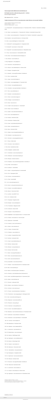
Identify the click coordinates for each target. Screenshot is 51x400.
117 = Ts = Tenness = (8, 370)
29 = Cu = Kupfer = (8, 111)
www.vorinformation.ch (16, 223)
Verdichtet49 (23, 170)
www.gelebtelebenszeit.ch (17, 85)
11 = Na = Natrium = (8, 58)
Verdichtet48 (15, 167)
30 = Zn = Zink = (8, 114)
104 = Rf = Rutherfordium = (10, 332)
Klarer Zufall (20, 46)
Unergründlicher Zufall (16, 235)
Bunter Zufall (22, 370)
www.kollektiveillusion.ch (16, 241)
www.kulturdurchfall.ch (17, 261)
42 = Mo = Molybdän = (9, 149)
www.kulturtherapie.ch (15, 79)
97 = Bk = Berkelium (8, 311)
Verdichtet (32, 32)
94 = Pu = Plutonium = (9, 302)
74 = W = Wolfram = (8, 244)
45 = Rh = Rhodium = (8, 158)
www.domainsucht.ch (18, 373)
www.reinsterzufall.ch (15, 35)
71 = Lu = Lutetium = (8, 235)
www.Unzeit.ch (14, 46)
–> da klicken (15, 17)
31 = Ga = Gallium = (8, 117)
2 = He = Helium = (8, 32)
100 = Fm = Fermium (8, 320)
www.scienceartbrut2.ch (15, 258)
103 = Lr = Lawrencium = (9, 329)
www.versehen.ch (17, 367)
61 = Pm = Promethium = (9, 205)
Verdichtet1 (39, 27)
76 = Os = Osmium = (8, 249)
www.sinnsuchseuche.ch (18, 152)
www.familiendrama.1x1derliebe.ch (18, 291)
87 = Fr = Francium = (8, 282)
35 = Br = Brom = (8, 129)
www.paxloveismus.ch (15, 126)
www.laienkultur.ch (17, 329)
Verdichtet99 (24, 317)
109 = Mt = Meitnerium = (9, 347)
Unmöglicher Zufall (15, 70)
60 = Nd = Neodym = (8, 202)
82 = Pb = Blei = (7, 267)
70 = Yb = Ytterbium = (9, 232)
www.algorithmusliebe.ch (16, 252)
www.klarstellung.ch (14, 267)
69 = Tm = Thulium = (8, 229)
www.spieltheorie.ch (17, 305)
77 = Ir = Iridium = (8, 252)
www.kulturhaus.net (15, 279)
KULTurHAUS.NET (6, 1)
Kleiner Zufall (23, 67)
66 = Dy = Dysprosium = (9, 220)
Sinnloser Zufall (25, 38)
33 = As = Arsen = (8, 123)
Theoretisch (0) (22, 32)
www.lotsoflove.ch (15, 58)
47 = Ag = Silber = (8, 164)
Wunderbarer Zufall (26, 373)
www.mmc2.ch (13, 102)
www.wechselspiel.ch (16, 202)
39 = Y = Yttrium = (8, 141)
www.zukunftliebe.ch (17, 317)
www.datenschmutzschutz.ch (16, 123)
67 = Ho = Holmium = (8, 223)
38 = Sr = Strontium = (8, 138)
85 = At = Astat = (8, 276)
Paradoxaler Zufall (27, 311)
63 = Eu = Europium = (8, 211)
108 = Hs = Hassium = (8, 344)
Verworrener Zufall (15, 191)
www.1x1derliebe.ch (15, 108)
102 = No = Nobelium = (9, 326)
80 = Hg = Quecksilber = (9, 261)
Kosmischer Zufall (26, 276)
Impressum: (5, 397)
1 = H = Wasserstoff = (9, 27)
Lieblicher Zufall (16, 149)
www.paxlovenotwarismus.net (17, 185)
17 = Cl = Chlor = (7, 76)
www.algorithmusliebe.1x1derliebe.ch (20, 361)
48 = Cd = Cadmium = (9, 167)
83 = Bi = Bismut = (8, 270)
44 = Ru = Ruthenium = (9, 155)
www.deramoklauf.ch (16, 176)
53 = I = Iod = (7, 182)
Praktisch (34, 27)
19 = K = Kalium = (8, 82)
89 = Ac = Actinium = (8, 288)
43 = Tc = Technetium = (9, 152)
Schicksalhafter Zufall (22, 52)
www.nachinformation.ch (16, 38)
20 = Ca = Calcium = (8, 85)
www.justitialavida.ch (16, 211)
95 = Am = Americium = (9, 305)
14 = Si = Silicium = (8, 67)
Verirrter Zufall (21, 217)
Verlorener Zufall (14, 129)
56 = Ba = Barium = (8, 191)
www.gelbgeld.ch (17, 61)
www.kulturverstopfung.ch (18, 155)
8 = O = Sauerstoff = (8, 49)
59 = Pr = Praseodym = (9, 199)
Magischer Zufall (17, 205)
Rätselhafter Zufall (27, 49)
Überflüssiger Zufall (16, 335)
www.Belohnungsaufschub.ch (16, 276)
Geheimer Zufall (16, 120)
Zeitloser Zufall (16, 358)
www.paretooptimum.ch (15, 170)
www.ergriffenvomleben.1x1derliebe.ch (19, 73)
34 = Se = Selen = (8, 126)
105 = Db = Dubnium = (9, 335)
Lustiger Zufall (39, 35)
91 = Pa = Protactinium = (9, 294)
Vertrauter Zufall (26, 214)
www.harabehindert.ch (15, 114)
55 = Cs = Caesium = (8, 188)
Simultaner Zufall (18, 323)
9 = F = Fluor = (7, 52)
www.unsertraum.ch (15, 105)
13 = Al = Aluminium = (9, 64)
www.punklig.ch (16, 302)
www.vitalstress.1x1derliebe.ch (17, 285)
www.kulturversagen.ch (15, 96)
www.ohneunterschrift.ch (17, 264)
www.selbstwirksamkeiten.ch (17, 49)
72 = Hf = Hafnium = (8, 238)
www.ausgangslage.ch (15, 82)
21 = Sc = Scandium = (9, 88)
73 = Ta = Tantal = (8, 241)
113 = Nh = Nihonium (8, 358)
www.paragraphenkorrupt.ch (17, 138)
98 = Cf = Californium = (9, 314)
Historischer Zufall (17, 347)
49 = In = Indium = (8, 170)
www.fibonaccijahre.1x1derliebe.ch (17, 270)
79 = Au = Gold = (8, 258)
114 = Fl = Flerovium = (9, 361)
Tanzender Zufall (23, 82)
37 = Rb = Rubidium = (8, 135)
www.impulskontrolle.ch (17, 214)
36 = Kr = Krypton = (8, 132)
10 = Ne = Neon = (8, 55)
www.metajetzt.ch (16, 320)
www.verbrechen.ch (15, 226)
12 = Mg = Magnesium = (9, 61)
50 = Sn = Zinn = (8, 173)
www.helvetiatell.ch (16, 99)
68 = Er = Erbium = (8, 226)
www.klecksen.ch (15, 370)
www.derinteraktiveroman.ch (16, 255)
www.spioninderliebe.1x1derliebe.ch (19, 88)
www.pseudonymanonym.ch (18, 27)
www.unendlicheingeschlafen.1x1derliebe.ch (21, 161)
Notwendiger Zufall (16, 341)
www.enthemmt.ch (16, 232)
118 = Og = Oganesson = (9, 373)
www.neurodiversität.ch (18, 355)
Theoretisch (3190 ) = (28, 27)
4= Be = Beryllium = (8, 38)
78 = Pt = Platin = (8, 255)
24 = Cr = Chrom (7, 96)
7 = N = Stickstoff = (8, 46)
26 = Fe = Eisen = (8, 102)
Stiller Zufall (13, 141)
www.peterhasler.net (16, 64)
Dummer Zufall (14, 244)
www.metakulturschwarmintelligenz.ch (18, 55)
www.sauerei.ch (15, 217)
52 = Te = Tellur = (8, 179)
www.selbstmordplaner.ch (17, 188)
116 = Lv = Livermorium (9, 367)
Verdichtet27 (22, 105)
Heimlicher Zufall (15, 117)
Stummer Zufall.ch (15, 158)
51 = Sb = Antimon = (8, 176)
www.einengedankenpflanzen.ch (17, 132)
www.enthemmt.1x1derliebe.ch (19, 314)
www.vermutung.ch (18, 332)
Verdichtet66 (15, 220)
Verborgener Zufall (14, 173)
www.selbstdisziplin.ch (16, 67)
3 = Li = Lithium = (8, 35)
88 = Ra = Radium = (8, 285)
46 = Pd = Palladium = (9, 161)
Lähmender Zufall (15, 282)
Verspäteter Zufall (17, 352)
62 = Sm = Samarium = (9, 208)
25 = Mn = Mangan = (8, 99)
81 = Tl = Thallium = (8, 264)
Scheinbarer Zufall (25, 264)
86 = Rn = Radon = (8, 279)
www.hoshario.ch (15, 344)
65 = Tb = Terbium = (8, 217)
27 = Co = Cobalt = (8, 105)
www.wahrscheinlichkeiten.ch (17, 111)
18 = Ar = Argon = (8, 79)
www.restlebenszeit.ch (18, 338)
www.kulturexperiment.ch (14, 182)
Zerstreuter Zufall (17, 364)
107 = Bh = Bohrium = (9, 341)
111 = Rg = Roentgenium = (9, 352)
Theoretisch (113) (23, 35)
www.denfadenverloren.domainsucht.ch (20, 273)
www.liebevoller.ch (14, 32)
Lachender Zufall (13, 76)
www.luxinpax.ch (14, 164)
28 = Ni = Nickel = (8, 108)
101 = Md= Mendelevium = (9, 323)
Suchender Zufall (15, 238)
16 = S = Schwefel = (8, 73)
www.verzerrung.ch (16, 288)
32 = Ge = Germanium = (9, 120)
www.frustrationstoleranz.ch (18, 311)
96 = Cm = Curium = (8, 308)
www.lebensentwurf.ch (16, 135)
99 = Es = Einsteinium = (9, 317)
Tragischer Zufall (16, 199)
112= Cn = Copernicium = (9, 355)
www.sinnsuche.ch (13, 52)
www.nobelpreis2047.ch (17, 326)
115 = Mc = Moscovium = (9, 364)
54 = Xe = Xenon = (8, 185)
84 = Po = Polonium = (8, 273)
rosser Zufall (38, 32)
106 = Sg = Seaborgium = (9, 338)
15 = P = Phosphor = (8, 70)
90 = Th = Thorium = (8, 291)
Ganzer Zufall (15, 208)
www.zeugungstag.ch (18, 294)
